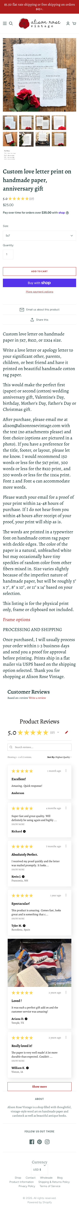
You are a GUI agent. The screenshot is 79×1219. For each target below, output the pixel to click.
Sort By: (51, 757)
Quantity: (8, 245)
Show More (18, 824)
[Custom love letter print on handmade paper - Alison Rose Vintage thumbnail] (26, 122)
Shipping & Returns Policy (54, 1182)
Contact (30, 1177)
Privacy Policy (27, 1186)
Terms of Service (50, 1186)
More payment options (39, 291)
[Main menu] (5, 23)
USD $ (37, 1169)
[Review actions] (66, 770)
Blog (60, 1177)
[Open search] (11, 23)
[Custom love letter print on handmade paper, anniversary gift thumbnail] (10, 122)
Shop (18, 1177)
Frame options (16, 619)
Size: (6, 226)
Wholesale (46, 1177)
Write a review (37, 698)
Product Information (21, 1182)
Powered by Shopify (39, 1202)
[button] (58, 732)
